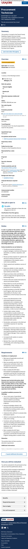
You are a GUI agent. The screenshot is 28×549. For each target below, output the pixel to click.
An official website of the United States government (13, 0)
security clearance (12, 171)
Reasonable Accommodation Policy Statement (13, 534)
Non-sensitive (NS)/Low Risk (9, 167)
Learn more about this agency (11, 51)
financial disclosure (17, 184)
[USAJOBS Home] (7, 2)
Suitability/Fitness (8, 178)
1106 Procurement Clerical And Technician (15, 139)
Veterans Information (6, 536)
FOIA (2, 545)
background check (15, 170)
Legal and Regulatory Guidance (9, 538)
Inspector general (5, 547)
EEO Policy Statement (6, 531)
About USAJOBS (5, 540)
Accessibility (4, 543)
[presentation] (14, 80)
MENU (25, 3)
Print (4, 25)
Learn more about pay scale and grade (12, 113)
